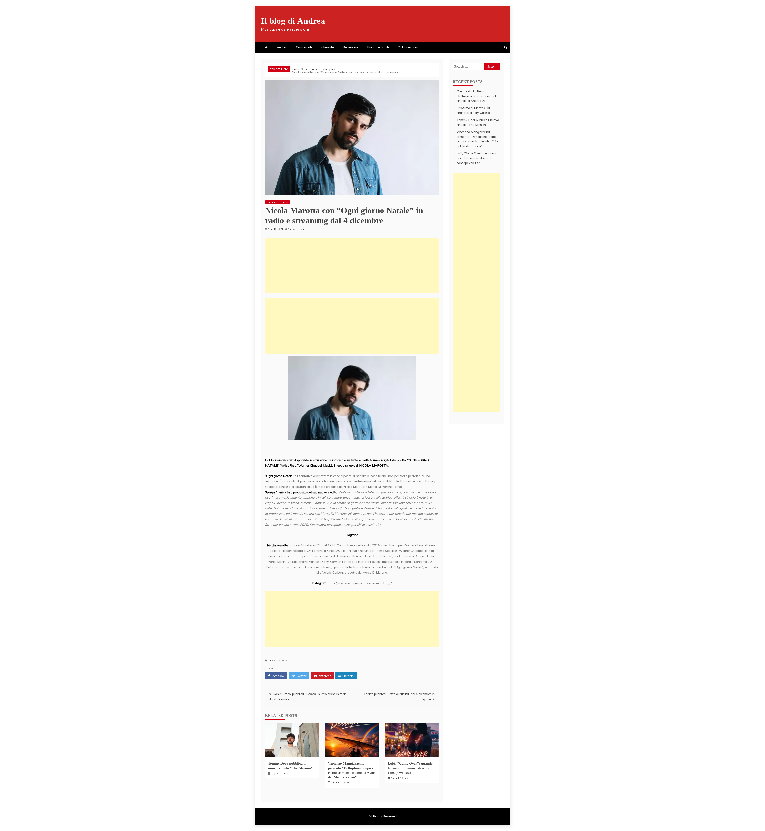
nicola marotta (278, 660)
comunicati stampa (277, 202)
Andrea (282, 47)
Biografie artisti (378, 47)
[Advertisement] (352, 265)
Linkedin (347, 676)
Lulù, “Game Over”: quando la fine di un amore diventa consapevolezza (410, 768)
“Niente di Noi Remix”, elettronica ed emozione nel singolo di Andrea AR (476, 96)
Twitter (300, 676)
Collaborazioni (408, 47)
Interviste (327, 47)
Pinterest (324, 676)
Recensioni (350, 47)
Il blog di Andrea (293, 20)
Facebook (277, 676)
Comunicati (304, 47)
